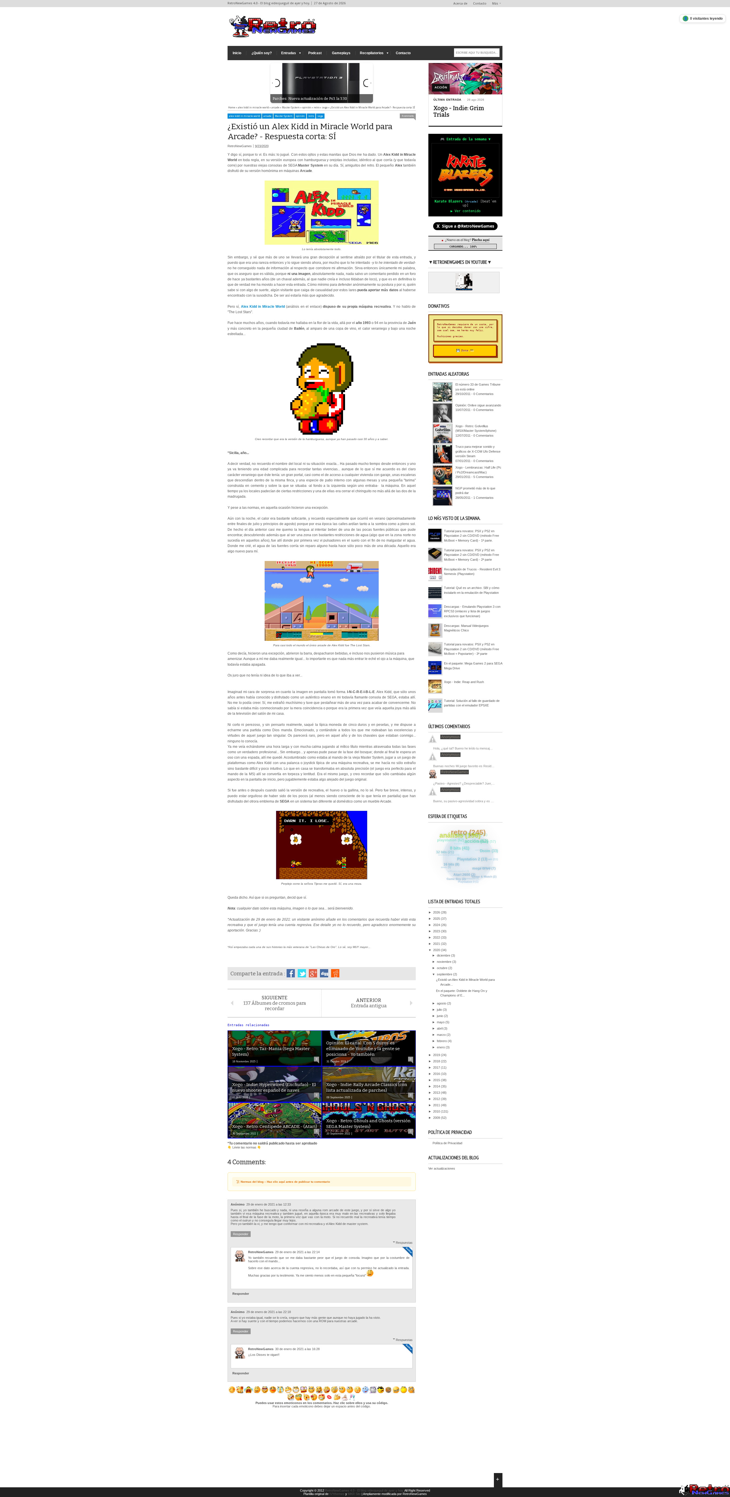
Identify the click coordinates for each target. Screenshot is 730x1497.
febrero (442, 1041)
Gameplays (341, 53)
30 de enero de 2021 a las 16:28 (297, 1349)
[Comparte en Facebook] (291, 973)
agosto (442, 1003)
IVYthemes (336, 1494)
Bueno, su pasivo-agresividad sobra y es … (463, 801)
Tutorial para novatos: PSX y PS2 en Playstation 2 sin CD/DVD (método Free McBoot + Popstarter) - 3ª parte (471, 649)
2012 (437, 1099)
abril (440, 1028)
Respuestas (404, 1242)
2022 (437, 937)
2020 (437, 950)
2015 (437, 1080)
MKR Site (354, 1494)
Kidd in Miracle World (267, 307)
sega (320, 116)
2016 (437, 1073)
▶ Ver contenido (465, 211)
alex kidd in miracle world (244, 116)
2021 (437, 943)
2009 (437, 1117)
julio (440, 1009)
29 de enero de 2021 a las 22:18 (268, 1312)
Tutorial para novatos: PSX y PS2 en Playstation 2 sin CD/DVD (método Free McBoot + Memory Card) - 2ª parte (471, 554)
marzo (442, 1034)
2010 (437, 1111)
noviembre (444, 961)
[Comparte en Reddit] (335, 973)
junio (440, 1016)
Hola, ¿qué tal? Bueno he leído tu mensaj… (463, 748)
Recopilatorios (372, 53)
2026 (437, 912)
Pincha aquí (480, 239)
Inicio (237, 53)
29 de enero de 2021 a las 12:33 (268, 1204)
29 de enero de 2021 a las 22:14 (297, 1252)
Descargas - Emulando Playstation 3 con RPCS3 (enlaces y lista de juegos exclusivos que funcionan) (472, 611)
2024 (437, 925)
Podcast (315, 53)
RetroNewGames (260, 1252)
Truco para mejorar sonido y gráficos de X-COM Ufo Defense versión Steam (477, 451)
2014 (437, 1086)
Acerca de (460, 3)
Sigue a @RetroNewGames (465, 226)
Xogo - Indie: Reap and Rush (464, 682)
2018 (437, 1061)
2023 (437, 931)
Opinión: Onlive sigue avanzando (478, 405)
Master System (284, 116)
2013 (437, 1092)
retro (311, 116)
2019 (437, 1055)
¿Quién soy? (262, 53)
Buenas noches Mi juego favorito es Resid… (463, 766)
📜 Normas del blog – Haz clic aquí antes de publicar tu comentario (283, 1181)
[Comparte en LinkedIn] (324, 973)
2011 (437, 1105)
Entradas (288, 53)
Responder (240, 1234)
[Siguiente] (367, 83)
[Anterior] (276, 83)
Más (495, 3)
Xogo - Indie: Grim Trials (458, 111)
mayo (441, 1022)
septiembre (445, 974)
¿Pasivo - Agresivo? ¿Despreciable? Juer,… (464, 783)
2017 (437, 1067)
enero (441, 1047)
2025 (437, 918)
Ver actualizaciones (441, 1168)
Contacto (479, 3)
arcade (267, 116)
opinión (300, 116)
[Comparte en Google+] (313, 973)
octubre (442, 968)
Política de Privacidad (447, 1143)
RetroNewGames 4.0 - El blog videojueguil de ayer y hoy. (364, 1490)
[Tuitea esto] (302, 973)
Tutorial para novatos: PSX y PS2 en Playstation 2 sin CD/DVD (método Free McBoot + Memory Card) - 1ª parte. (471, 535)
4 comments (408, 116)
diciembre (444, 955)
